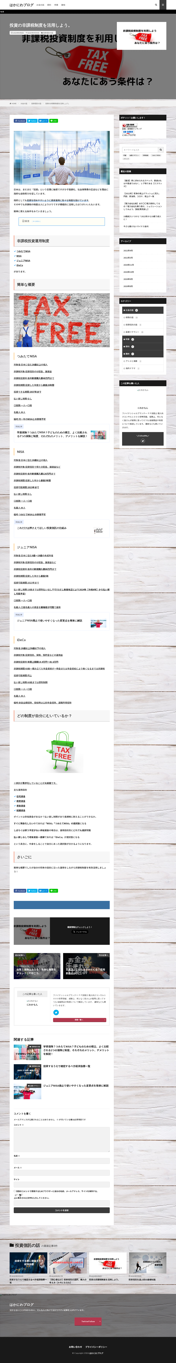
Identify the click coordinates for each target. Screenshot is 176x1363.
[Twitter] (32, 121)
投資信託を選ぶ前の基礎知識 (142, 1279)
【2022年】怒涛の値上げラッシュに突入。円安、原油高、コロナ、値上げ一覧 (142, 195)
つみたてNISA (156, 155)
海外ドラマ (132, 368)
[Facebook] (20, 121)
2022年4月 (128, 250)
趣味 (63, 4)
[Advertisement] (88, 80)
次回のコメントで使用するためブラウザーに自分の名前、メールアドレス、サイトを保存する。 (57, 1191)
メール (18, 1168)
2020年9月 (128, 279)
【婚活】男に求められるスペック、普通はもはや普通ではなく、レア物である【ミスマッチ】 (142, 183)
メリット (126, 159)
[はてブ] (43, 121)
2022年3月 (128, 257)
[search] (161, 150)
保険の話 (131, 317)
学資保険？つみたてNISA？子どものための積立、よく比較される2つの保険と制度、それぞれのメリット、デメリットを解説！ (52, 434)
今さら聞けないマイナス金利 (135, 226)
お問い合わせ (75, 1346)
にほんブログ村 (129, 135)
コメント (19, 1125)
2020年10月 (128, 272)
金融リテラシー (35, 1086)
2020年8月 (128, 286)
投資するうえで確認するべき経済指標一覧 (66, 1066)
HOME (14, 103)
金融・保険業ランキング (132, 128)
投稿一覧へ (79, 1020)
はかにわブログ (22, 4)
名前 (17, 1156)
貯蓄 (124, 155)
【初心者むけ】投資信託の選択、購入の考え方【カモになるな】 (67, 1281)
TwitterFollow (88, 1321)
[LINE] (53, 121)
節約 (49, 4)
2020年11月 (128, 264)
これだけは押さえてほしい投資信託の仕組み (42, 527)
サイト (17, 1179)
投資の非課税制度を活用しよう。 (57, 103)
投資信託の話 (48, 33)
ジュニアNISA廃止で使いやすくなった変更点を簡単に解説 (49, 620)
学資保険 (145, 155)
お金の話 (40, 4)
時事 (56, 4)
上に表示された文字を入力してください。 (32, 1198)
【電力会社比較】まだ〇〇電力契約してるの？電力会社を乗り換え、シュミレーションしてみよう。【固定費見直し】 (142, 206)
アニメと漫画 (133, 361)
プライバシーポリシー (96, 1346)
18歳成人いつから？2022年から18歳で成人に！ (142, 218)
